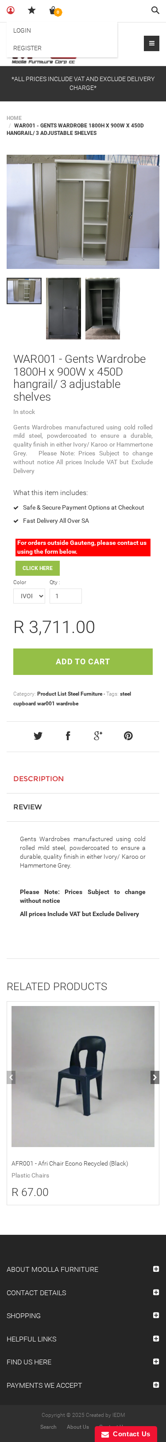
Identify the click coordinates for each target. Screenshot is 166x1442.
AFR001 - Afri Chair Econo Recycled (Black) (70, 1163)
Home (14, 118)
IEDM (118, 1415)
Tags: (112, 694)
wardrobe (67, 704)
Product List (51, 694)
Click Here (38, 568)
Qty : (55, 582)
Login (22, 30)
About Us (78, 1427)
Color (19, 582)
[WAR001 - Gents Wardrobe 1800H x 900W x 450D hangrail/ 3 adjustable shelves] (83, 212)
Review (27, 807)
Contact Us (130, 1434)
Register (27, 48)
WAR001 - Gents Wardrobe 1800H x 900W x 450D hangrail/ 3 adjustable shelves (79, 377)
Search (48, 1427)
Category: (24, 694)
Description (38, 779)
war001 (46, 704)
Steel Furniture (85, 694)
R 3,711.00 (54, 627)
